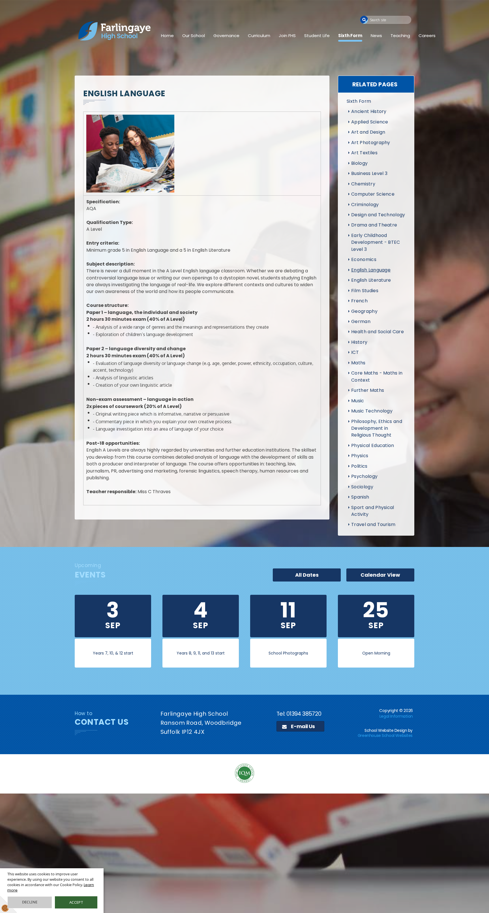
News (376, 36)
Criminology (365, 204)
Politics (359, 466)
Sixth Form (350, 36)
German (360, 321)
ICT (355, 352)
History (359, 342)
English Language (371, 270)
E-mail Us (302, 726)
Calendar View (380, 574)
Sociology (362, 487)
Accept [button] (76, 902)
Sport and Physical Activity (372, 511)
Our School (193, 36)
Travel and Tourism (373, 524)
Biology (359, 163)
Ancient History (369, 111)
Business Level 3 (369, 173)
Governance (226, 36)
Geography (364, 311)
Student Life (317, 36)
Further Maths (367, 390)
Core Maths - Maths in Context (377, 376)
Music (357, 400)
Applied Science (369, 122)
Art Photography (370, 142)
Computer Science (372, 194)
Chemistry (363, 184)
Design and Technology (378, 214)
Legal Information (396, 716)
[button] (364, 20)
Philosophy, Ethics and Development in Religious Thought (376, 428)
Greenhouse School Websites (385, 735)
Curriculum (259, 36)
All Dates (307, 574)
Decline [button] (30, 902)
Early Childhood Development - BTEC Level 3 (375, 242)
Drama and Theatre (374, 225)
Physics (359, 455)
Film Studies (364, 290)
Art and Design (368, 132)
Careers (427, 36)
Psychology (364, 476)
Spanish (360, 497)
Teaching (400, 36)
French (359, 301)
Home (167, 36)
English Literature (371, 280)
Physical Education (372, 445)
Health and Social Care (377, 331)
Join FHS (287, 36)
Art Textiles (364, 152)
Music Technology (372, 411)
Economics (363, 259)
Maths (358, 363)
